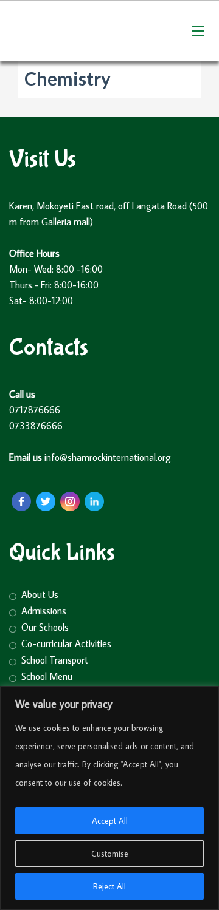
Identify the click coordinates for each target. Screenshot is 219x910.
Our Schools (45, 627)
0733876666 (36, 425)
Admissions (43, 611)
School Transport (54, 660)
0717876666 (36, 410)
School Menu (46, 676)
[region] (109, 798)
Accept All (110, 820)
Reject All (109, 886)
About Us (39, 594)
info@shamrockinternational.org (108, 457)
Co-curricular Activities (66, 643)
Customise (109, 853)
